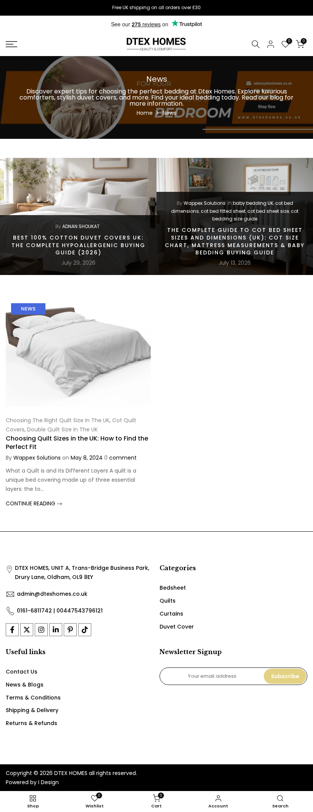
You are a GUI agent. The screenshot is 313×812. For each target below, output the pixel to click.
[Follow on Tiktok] (84, 629)
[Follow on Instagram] (41, 629)
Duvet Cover (177, 626)
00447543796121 (79, 610)
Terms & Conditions (33, 697)
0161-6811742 (34, 610)
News (28, 308)
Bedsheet (173, 588)
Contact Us (21, 671)
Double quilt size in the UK (62, 429)
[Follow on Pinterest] (70, 629)
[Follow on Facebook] (12, 629)
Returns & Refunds (31, 723)
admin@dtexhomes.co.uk (52, 594)
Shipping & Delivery (32, 710)
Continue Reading (31, 503)
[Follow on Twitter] (26, 629)
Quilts (168, 601)
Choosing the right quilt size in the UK (58, 420)
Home (145, 113)
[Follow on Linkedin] (55, 629)
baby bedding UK (253, 203)
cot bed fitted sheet (223, 210)
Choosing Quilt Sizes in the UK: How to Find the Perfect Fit (77, 442)
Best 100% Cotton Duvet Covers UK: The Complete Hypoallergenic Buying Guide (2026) (78, 245)
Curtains (171, 613)
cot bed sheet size (268, 210)
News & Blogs (25, 684)
